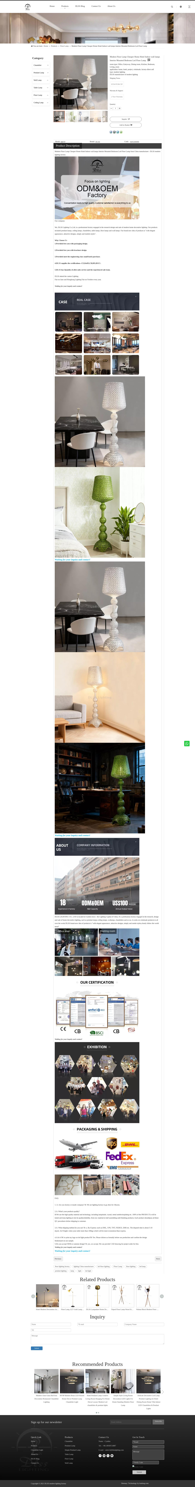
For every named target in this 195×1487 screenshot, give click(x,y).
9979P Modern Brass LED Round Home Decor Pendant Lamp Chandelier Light (72, 1399)
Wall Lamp (38, 80)
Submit (36, 1348)
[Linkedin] (104, 1455)
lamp (72, 1271)
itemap (124, 1483)
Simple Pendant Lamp (73, 1450)
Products (64, 6)
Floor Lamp (38, 95)
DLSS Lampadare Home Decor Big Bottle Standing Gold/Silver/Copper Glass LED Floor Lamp (97, 1309)
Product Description (68, 145)
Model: (57, 142)
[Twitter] (108, 1455)
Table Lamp (38, 88)
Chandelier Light (37, 1450)
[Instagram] (111, 1455)
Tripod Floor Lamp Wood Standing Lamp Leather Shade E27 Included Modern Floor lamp (122, 1309)
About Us (111, 6)
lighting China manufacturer (84, 1266)
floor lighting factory (62, 1266)
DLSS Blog (80, 6)
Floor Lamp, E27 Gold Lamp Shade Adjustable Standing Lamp (72, 1309)
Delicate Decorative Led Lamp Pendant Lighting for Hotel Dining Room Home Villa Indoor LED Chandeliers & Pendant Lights (148, 1402)
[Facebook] (100, 1455)
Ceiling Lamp (38, 103)
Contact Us (96, 6)
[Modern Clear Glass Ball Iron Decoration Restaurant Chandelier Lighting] (46, 1381)
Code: (126, 142)
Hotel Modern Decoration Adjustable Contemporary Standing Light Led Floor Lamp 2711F (47, 1309)
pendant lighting (60, 1271)
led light (88, 1271)
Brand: (92, 142)
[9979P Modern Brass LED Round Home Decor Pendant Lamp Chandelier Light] (72, 1381)
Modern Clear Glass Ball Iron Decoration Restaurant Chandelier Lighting (46, 1399)
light (79, 1271)
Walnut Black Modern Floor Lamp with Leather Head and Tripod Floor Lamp (147, 1309)
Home (52, 6)
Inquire (124, 119)
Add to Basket (124, 125)
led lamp (142, 1266)
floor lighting (130, 1266)
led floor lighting (104, 1266)
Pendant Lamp (39, 73)
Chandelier (37, 65)
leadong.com (144, 1483)
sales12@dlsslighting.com (114, 1450)
